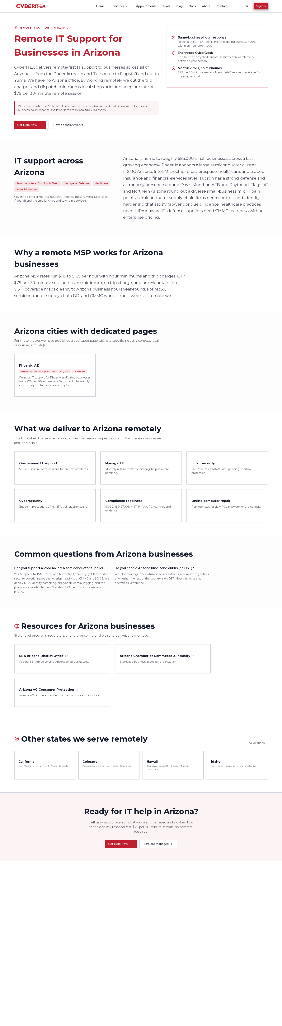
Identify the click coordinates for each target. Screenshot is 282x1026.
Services (118, 6)
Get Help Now (27, 125)
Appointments (146, 6)
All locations (257, 743)
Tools (166, 6)
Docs (192, 6)
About (206, 6)
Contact (222, 6)
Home (100, 6)
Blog (179, 6)
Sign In (261, 6)
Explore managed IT (158, 844)
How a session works (68, 125)
